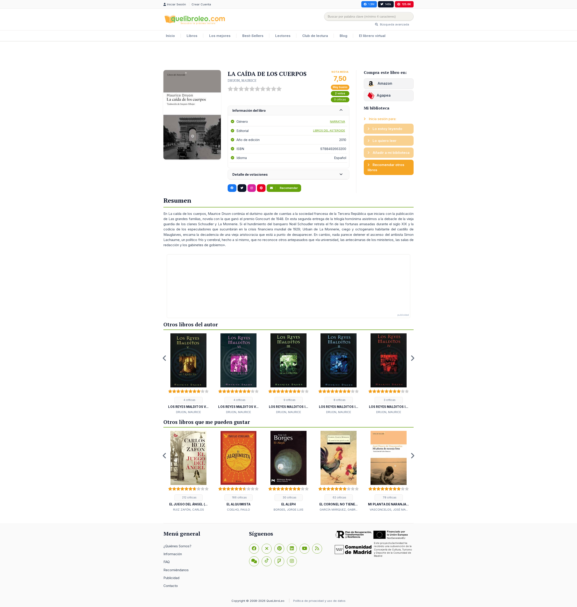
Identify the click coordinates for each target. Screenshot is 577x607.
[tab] (288, 111)
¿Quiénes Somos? (177, 546)
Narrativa (337, 121)
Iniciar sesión (177, 4)
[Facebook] (254, 549)
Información (172, 554)
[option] (188, 373)
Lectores (283, 36)
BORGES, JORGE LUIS (288, 509)
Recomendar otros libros (386, 167)
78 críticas (389, 497)
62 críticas (339, 497)
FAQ (166, 562)
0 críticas (340, 99)
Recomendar (288, 188)
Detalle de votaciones (250, 174)
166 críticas (239, 497)
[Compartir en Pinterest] (261, 188)
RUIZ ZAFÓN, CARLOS (188, 509)
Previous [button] (164, 358)
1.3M (371, 4)
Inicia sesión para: (382, 119)
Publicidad (171, 578)
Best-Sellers (252, 36)
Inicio (170, 36)
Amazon (384, 83)
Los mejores (220, 36)
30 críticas (289, 497)
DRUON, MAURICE (242, 80)
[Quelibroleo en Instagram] (251, 188)
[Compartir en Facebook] (232, 188)
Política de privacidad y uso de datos (319, 600)
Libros (192, 36)
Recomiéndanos (176, 570)
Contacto (170, 586)
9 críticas (289, 400)
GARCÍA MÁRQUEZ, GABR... (338, 509)
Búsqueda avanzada (394, 24)
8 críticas (339, 400)
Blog (343, 36)
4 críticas (189, 400)
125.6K (406, 4)
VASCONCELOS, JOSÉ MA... (389, 509)
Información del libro (249, 110)
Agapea (384, 95)
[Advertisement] (288, 56)
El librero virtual (372, 36)
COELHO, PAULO (238, 509)
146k (388, 4)
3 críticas (389, 400)
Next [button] (412, 358)
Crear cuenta (201, 4)
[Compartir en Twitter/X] (242, 188)
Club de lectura (315, 36)
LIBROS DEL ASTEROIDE (329, 130)
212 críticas (189, 497)
